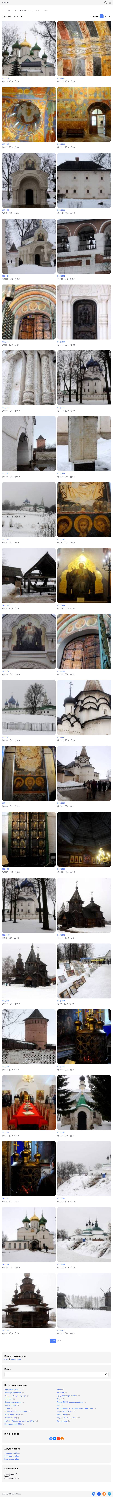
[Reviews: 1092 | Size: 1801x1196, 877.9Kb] (84, 114)
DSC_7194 (61, 276)
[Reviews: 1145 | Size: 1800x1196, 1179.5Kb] (29, 48)
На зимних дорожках (13, 1402)
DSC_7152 (61, 737)
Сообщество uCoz (11, 1456)
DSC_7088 (61, 671)
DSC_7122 (5, 1330)
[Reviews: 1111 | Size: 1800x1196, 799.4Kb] (84, 970)
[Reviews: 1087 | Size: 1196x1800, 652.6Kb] (29, 839)
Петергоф (60, 1393)
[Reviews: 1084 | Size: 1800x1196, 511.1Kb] (84, 905)
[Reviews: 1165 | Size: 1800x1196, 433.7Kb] (84, 1300)
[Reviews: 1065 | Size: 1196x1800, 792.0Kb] (84, 312)
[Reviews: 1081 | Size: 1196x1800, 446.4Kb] (29, 1300)
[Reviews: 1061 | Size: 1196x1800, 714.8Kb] (84, 1102)
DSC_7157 (5, 210)
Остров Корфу (62, 1421)
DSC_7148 (61, 803)
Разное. (8, 1408)
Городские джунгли (13, 1389)
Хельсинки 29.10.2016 (13, 1424)
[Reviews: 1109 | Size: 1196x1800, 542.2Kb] (84, 773)
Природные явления (13, 1393)
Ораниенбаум (10, 1418)
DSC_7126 (61, 869)
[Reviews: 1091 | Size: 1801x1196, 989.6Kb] (29, 312)
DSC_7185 (5, 144)
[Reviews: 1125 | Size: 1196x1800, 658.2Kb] (84, 443)
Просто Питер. (10, 1405)
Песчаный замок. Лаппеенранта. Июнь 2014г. (75, 1408)
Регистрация (16, 1359)
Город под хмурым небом (67, 1396)
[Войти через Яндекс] (58, 1438)
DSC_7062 (61, 1133)
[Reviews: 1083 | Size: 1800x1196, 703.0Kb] (29, 707)
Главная (5, 11)
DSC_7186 (61, 144)
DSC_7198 (61, 210)
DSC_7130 (5, 605)
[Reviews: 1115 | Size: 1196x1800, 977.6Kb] (29, 905)
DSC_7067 (5, 408)
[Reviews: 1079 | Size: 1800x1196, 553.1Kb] (84, 707)
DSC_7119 (5, 540)
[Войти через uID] (51, 1438)
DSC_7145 (5, 1067)
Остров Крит (62, 1415)
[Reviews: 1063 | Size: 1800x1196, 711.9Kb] (84, 1234)
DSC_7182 (61, 78)
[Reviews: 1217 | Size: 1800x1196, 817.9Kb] (84, 180)
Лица (59, 1389)
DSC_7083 (61, 540)
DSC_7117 (5, 737)
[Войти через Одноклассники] (62, 1438)
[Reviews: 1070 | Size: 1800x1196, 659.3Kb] (84, 1168)
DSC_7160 (61, 342)
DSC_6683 (5, 935)
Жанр (59, 1405)
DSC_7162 (61, 474)
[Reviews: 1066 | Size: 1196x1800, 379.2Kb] (29, 1234)
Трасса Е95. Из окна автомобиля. (70, 1402)
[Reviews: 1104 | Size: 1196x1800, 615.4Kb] (29, 1168)
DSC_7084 (6, 1198)
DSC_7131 (5, 1001)
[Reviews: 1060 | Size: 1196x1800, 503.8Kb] (29, 970)
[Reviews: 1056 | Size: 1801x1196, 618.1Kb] (84, 575)
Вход (6, 1359)
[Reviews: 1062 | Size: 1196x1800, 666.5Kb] (29, 443)
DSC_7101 (5, 1133)
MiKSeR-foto (24, 11)
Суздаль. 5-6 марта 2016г (67, 1418)
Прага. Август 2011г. (12, 1415)
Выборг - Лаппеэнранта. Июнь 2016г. (19, 1421)
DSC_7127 (61, 1330)
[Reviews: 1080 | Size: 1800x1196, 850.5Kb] (29, 246)
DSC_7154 (5, 276)
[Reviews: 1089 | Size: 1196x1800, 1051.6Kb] (29, 377)
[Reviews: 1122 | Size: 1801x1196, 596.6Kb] (29, 1102)
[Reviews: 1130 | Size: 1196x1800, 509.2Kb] (29, 1036)
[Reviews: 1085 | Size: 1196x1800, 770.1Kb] (29, 773)
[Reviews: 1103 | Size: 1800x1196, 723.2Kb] (29, 575)
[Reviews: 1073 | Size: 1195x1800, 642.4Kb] (29, 641)
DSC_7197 (5, 474)
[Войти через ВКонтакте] (54, 1438)
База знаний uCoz (11, 1459)
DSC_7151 (5, 1264)
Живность (9, 1399)
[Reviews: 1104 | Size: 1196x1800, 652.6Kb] (84, 1036)
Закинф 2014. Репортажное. (16, 1411)
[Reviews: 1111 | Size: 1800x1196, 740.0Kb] (29, 509)
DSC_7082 (5, 803)
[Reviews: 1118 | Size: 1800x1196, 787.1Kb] (84, 246)
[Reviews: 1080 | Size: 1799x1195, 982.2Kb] (84, 48)
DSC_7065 (61, 1198)
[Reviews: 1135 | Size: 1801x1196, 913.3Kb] (29, 114)
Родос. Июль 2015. (64, 1411)
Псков (59, 1399)
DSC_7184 (61, 605)
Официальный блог (12, 1453)
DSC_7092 (5, 342)
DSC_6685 (61, 408)
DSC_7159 (5, 671)
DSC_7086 (61, 1067)
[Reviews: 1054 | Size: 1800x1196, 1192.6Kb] (84, 377)
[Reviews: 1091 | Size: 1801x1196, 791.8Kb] (84, 641)
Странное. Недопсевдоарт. (16, 1396)
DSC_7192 (5, 78)
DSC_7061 (61, 1001)
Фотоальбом (13, 11)
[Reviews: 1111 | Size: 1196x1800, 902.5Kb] (29, 180)
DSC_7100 (5, 869)
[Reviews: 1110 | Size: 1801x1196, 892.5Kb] (84, 509)
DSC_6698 (61, 1264)
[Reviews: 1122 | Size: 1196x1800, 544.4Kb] (84, 839)
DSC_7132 (61, 935)
